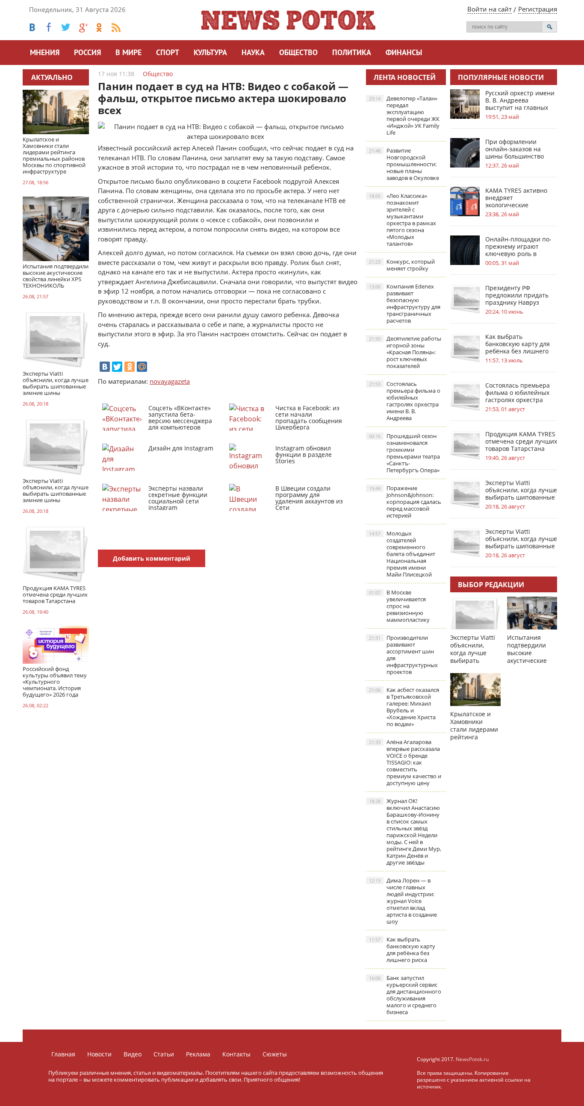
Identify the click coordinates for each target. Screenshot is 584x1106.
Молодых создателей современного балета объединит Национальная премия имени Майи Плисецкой (402, 553)
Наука (253, 53)
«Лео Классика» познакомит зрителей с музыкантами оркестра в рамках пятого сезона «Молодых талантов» (402, 219)
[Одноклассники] (129, 367)
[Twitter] (117, 367)
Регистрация (537, 9)
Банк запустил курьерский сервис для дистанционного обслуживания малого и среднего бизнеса (405, 995)
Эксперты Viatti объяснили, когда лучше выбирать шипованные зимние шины (521, 490)
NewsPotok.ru (472, 1059)
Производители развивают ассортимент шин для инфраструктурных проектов (403, 655)
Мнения (44, 53)
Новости (99, 1054)
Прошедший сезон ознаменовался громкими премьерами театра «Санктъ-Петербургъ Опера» (404, 453)
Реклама (198, 1054)
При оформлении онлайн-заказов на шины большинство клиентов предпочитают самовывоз (514, 149)
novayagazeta (170, 381)
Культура (210, 53)
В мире (128, 53)
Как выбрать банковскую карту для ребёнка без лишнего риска (402, 949)
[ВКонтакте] (105, 367)
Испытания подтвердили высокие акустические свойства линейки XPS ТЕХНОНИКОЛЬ (529, 660)
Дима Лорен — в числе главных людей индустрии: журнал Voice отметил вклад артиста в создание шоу (403, 901)
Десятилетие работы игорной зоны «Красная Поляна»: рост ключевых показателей (405, 352)
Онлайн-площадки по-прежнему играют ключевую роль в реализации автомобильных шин (518, 246)
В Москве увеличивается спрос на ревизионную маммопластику (399, 606)
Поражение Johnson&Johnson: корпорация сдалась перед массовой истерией (405, 501)
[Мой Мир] (142, 367)
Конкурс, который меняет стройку (402, 265)
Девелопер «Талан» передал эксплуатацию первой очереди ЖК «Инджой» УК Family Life (404, 115)
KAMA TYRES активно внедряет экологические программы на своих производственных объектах (516, 198)
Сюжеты (275, 1054)
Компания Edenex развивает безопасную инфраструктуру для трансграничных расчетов (404, 303)
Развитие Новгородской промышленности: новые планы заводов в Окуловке (404, 164)
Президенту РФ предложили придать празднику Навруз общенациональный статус (517, 295)
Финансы (404, 53)
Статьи (163, 1054)
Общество (298, 53)
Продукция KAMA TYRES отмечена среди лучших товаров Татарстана (521, 441)
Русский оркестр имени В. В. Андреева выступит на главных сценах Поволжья (520, 100)
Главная (63, 1054)
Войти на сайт (489, 9)
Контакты (236, 1054)
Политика (351, 53)
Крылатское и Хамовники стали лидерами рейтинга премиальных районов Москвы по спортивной (475, 737)
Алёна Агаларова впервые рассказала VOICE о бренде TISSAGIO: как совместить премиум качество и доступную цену (405, 762)
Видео (133, 1054)
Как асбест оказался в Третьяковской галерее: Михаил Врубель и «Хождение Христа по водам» (404, 707)
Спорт (167, 53)
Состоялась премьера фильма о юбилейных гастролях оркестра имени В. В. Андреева (404, 401)
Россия (87, 53)
